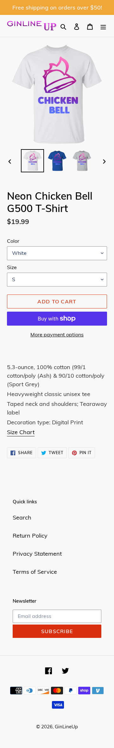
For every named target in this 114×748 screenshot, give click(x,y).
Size (12, 267)
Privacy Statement (37, 553)
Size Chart (21, 432)
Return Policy (30, 535)
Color (13, 241)
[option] (32, 161)
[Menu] (103, 25)
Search (22, 517)
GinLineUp (66, 727)
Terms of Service (35, 571)
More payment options (57, 334)
